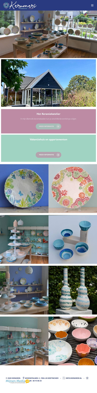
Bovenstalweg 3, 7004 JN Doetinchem (41, 378)
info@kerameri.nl (73, 378)
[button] (92, 5)
